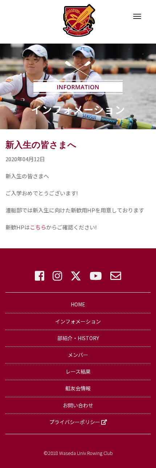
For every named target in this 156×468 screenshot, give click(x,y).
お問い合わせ (78, 405)
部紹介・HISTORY (78, 338)
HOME (78, 304)
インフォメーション (78, 321)
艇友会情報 (78, 388)
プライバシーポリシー (75, 422)
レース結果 (78, 371)
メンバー (78, 354)
